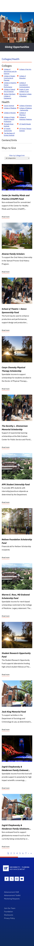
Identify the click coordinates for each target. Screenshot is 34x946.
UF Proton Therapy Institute (25, 130)
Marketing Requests (12, 898)
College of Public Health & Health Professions (9, 119)
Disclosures (8, 915)
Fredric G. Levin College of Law (24, 90)
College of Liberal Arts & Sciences (9, 90)
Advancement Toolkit (12, 895)
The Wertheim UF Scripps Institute (9, 134)
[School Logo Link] (16, 868)
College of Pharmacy (22, 114)
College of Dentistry (25, 106)
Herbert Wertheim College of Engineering (9, 96)
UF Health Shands (25, 124)
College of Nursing (10, 113)
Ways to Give (9, 147)
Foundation (8, 911)
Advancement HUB (11, 892)
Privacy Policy (9, 918)
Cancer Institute (9, 106)
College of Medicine (10, 108)
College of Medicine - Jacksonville (25, 109)
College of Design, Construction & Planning (9, 78)
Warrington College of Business (25, 95)
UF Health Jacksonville (8, 130)
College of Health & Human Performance (10, 85)
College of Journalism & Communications (24, 85)
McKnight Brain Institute (8, 125)
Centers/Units (9, 140)
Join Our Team (9, 908)
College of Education (22, 77)
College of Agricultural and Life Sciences (10, 71)
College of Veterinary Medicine (25, 118)
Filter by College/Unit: (17, 156)
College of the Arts (25, 69)
